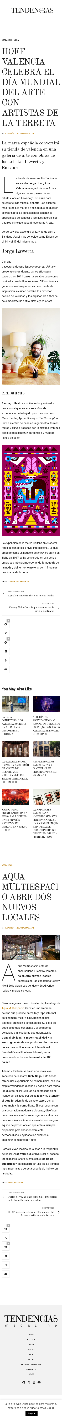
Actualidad (7, 40)
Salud (31, 1359)
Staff (31, 1374)
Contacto (31, 1369)
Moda (16, 40)
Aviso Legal (47, 1407)
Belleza (31, 1339)
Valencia (24, 581)
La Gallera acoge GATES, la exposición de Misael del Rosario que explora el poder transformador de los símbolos (15, 772)
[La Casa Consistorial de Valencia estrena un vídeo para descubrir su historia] (15, 704)
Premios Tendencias (31, 1364)
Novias (31, 1349)
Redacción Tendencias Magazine (19, 133)
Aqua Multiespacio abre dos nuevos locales (30, 897)
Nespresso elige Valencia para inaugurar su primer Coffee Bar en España (45, 769)
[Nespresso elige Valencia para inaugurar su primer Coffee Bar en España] (46, 749)
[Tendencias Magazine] (32, 8)
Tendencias (13, 581)
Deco (31, 1354)
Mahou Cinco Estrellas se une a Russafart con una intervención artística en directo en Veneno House (15, 820)
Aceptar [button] (31, 1413)
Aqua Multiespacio (13, 1008)
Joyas (31, 1344)
